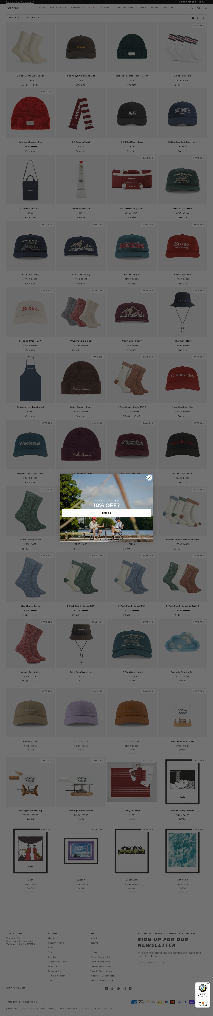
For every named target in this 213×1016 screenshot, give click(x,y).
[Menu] (208, 984)
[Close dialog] (149, 477)
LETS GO (106, 513)
